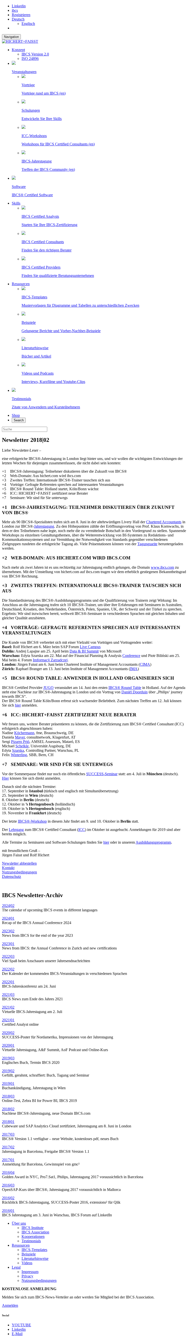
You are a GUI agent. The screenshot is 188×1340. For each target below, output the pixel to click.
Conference (131, 656)
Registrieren (21, 15)
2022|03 (8, 956)
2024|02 (8, 906)
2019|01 (8, 1083)
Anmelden (10, 1305)
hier (18, 705)
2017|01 (8, 1160)
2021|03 (8, 994)
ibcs (15, 10)
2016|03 (8, 1185)
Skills (16, 203)
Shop (16, 415)
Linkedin (19, 6)
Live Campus (90, 647)
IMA (134, 669)
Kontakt (8, 868)
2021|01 (8, 1020)
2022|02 (8, 969)
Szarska (18, 750)
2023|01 (8, 944)
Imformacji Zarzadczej (50, 660)
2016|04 (8, 1172)
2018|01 (8, 1122)
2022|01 (8, 982)
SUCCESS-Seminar (102, 774)
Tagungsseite (147, 544)
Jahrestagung (44, 526)
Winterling (19, 755)
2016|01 (8, 1211)
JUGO (48, 688)
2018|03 (8, 1096)
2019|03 (8, 1058)
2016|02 (8, 1198)
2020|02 (8, 1033)
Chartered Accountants (163, 522)
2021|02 (8, 1007)
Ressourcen (21, 284)
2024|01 (8, 918)
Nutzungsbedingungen (19, 872)
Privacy (27, 1276)
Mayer (20, 737)
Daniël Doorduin (134, 692)
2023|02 (8, 931)
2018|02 (8, 1109)
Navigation (11, 37)
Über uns (19, 1223)
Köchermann (24, 733)
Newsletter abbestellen (19, 863)
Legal (16, 1267)
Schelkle (22, 746)
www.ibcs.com (162, 567)
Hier (5, 778)
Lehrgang (16, 830)
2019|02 (8, 1071)
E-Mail (17, 1334)
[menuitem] (99, 19)
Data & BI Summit (84, 651)
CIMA (145, 664)
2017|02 (8, 1147)
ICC (81, 830)
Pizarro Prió (20, 742)
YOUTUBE (21, 1325)
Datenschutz (11, 876)
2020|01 (8, 1045)
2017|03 (8, 1134)
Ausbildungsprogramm (153, 842)
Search (19, 420)
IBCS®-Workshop (32, 821)
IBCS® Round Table (124, 688)
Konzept (18, 50)
